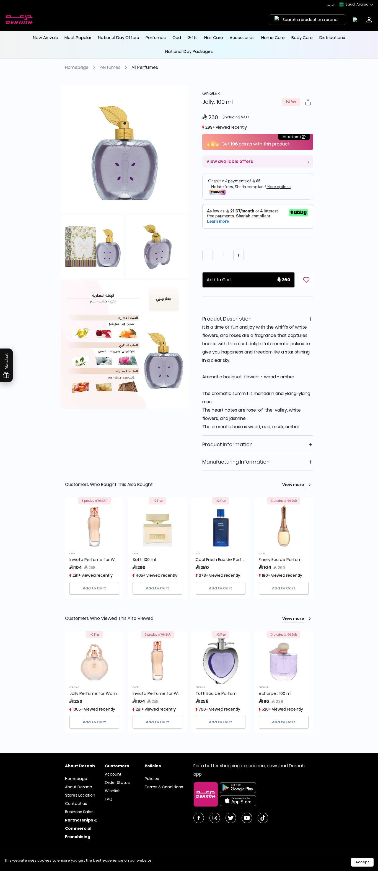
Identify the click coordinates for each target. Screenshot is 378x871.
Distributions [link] (332, 37)
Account (113, 774)
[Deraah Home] (19, 19)
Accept (362, 862)
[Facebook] (198, 818)
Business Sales (79, 812)
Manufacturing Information (236, 461)
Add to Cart (94, 588)
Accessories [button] (242, 37)
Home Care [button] (273, 37)
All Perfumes (144, 67)
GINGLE (210, 93)
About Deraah (78, 787)
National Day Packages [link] (189, 51)
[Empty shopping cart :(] (356, 19)
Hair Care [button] (213, 37)
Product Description (227, 318)
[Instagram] (214, 818)
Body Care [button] (302, 37)
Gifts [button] (193, 37)
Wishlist (112, 791)
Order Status (117, 782)
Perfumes (110, 67)
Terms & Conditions (164, 787)
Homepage (77, 67)
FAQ (108, 799)
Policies (152, 778)
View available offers (229, 161)
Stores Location (80, 795)
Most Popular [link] (77, 37)
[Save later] (306, 280)
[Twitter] (231, 818)
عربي (331, 4)
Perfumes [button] (156, 37)
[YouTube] (247, 818)
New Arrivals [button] (45, 37)
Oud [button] (176, 37)
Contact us (76, 803)
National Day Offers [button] (118, 37)
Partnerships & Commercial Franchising (81, 828)
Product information (227, 444)
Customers (117, 766)
